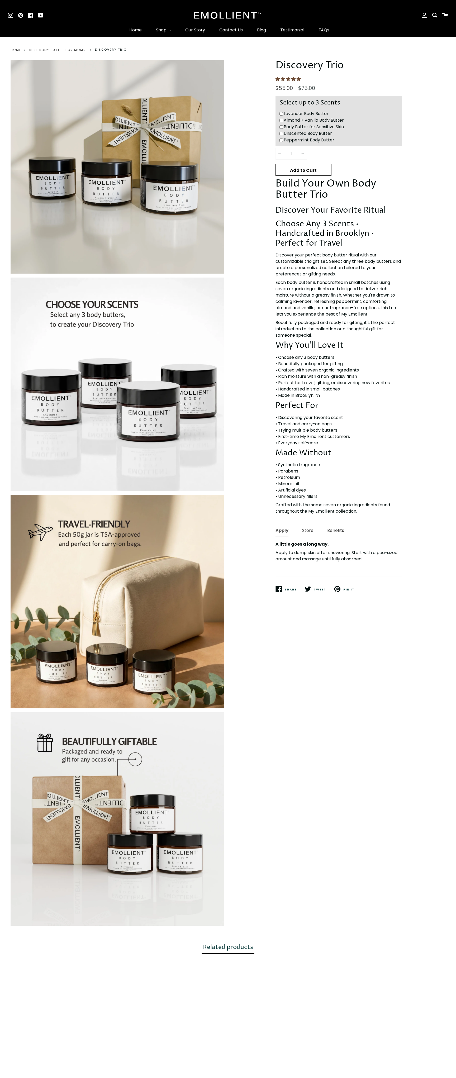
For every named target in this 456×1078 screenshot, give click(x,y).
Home (135, 30)
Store (308, 530)
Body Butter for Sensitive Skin (314, 127)
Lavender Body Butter (306, 114)
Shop (162, 30)
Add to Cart (303, 170)
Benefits (335, 530)
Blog (261, 30)
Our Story (195, 30)
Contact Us (231, 30)
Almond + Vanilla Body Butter (314, 120)
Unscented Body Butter (308, 133)
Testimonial (292, 30)
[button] (289, 79)
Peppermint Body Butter (309, 140)
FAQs (324, 30)
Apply (282, 530)
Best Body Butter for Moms (57, 50)
